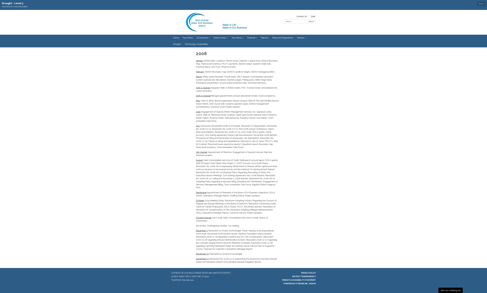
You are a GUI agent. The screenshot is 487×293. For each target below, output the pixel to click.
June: (198, 112)
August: (199, 160)
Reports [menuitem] (264, 38)
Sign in (312, 284)
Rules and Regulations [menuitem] (282, 38)
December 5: (202, 230)
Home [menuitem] (176, 38)
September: (201, 192)
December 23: (202, 259)
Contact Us (301, 16)
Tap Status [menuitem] (236, 38)
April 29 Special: (203, 96)
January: (200, 61)
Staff (313, 16)
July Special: (201, 152)
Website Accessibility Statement (299, 280)
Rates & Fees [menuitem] (220, 38)
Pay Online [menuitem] (188, 38)
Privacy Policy (308, 273)
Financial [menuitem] (251, 38)
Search (311, 21)
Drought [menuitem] (177, 44)
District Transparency (304, 276)
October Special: (204, 218)
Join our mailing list (450, 290)
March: (199, 77)
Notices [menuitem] (300, 38)
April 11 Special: (203, 88)
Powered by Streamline (296, 284)
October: (200, 200)
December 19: (202, 254)
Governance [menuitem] (202, 38)
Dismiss (481, 4)
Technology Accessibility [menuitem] (196, 44)
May (198, 101)
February (200, 72)
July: (198, 126)
